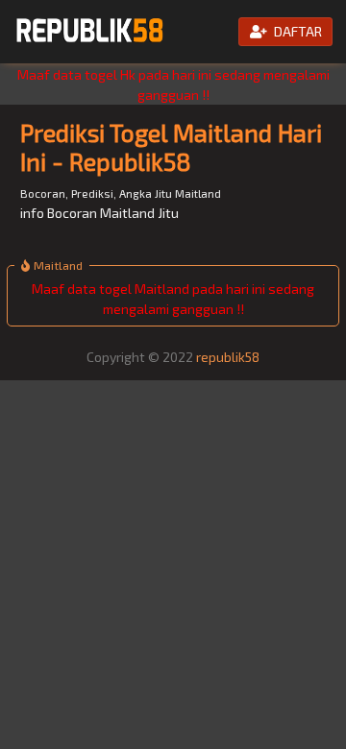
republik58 (228, 357)
